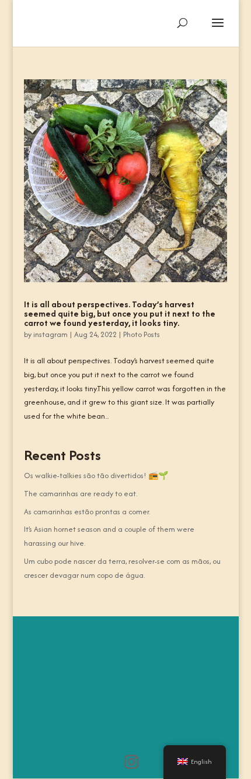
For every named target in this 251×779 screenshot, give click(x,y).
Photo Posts (141, 334)
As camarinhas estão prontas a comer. (87, 511)
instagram (50, 334)
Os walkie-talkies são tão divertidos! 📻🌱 (96, 475)
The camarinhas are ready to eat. (80, 493)
